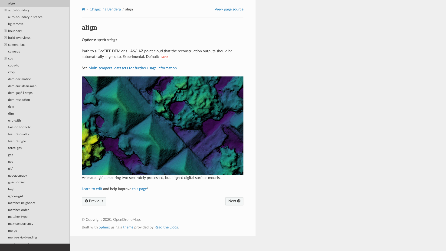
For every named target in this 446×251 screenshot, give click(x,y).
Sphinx (104, 227)
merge (12, 230)
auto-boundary (19, 10)
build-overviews (19, 38)
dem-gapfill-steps (20, 93)
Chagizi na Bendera (105, 9)
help (11, 189)
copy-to (13, 65)
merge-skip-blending (22, 237)
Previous (95, 201)
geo (10, 161)
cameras (14, 51)
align (11, 3)
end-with (14, 120)
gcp (10, 155)
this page (139, 189)
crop (11, 72)
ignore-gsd (15, 196)
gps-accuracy (17, 175)
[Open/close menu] (5, 10)
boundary (15, 31)
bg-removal (16, 24)
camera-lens (16, 44)
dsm (11, 106)
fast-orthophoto (19, 127)
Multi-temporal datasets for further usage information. (133, 68)
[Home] (83, 9)
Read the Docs (166, 227)
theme (128, 227)
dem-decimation (20, 79)
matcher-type (17, 216)
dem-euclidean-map (22, 86)
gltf (10, 168)
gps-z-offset (16, 182)
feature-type (17, 141)
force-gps (15, 148)
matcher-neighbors (21, 203)
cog (10, 58)
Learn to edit (92, 189)
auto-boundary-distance (25, 17)
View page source (229, 9)
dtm (11, 113)
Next (232, 201)
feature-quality (18, 134)
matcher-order (18, 210)
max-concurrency (20, 223)
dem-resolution (19, 100)
